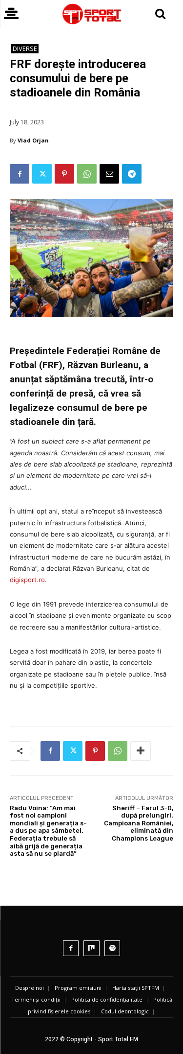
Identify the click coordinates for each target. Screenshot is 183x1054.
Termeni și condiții (36, 999)
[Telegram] (132, 174)
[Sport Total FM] (91, 13)
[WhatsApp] (87, 174)
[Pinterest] (64, 174)
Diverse (25, 48)
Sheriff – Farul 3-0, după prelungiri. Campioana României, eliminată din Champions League (138, 823)
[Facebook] (19, 174)
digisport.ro (27, 580)
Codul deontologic (125, 1011)
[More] (140, 751)
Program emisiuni (78, 987)
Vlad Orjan (33, 140)
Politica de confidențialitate (106, 999)
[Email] (109, 174)
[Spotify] (112, 948)
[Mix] (91, 948)
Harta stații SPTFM (135, 987)
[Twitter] (42, 174)
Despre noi (29, 987)
